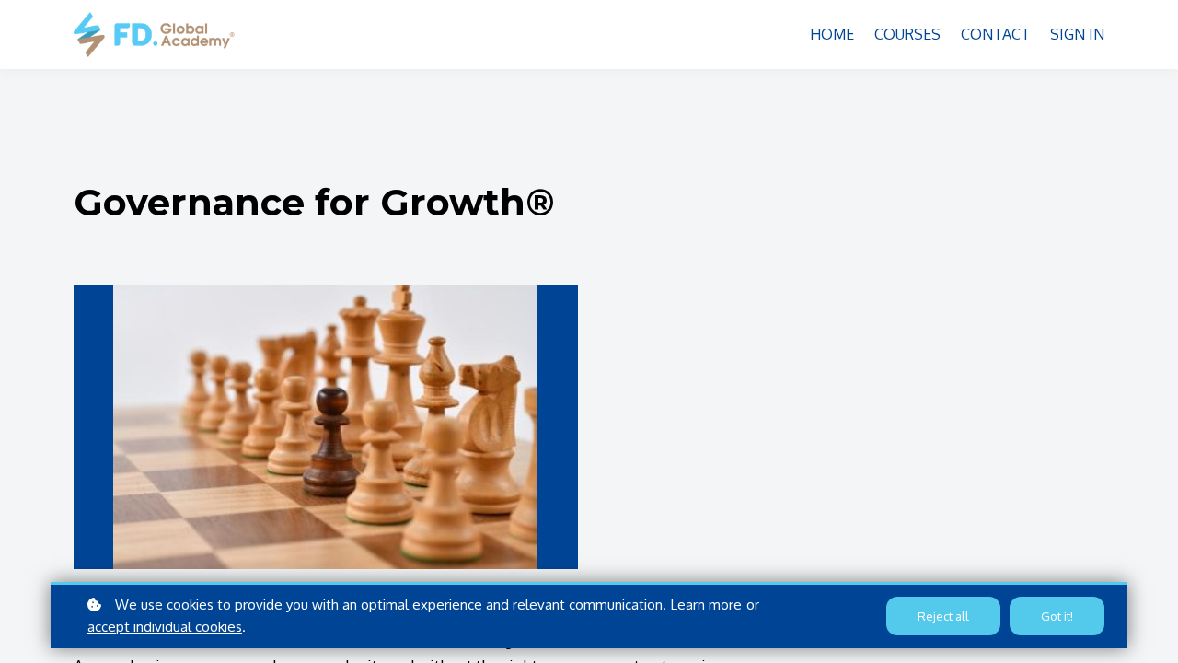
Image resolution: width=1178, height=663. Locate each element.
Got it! (1057, 616)
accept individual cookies (164, 626)
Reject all (943, 616)
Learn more (706, 604)
